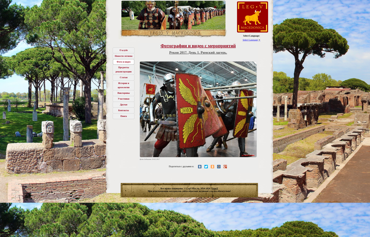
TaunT (214, 188)
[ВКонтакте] (199, 166)
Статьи (123, 77)
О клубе (124, 50)
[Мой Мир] (219, 166)
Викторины (124, 93)
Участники (123, 99)
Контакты (123, 110)
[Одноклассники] (212, 166)
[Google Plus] (225, 166)
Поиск (123, 116)
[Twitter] (206, 166)
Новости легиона (123, 56)
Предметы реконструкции (124, 69)
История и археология (124, 85)
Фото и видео (124, 62)
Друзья (123, 104)
